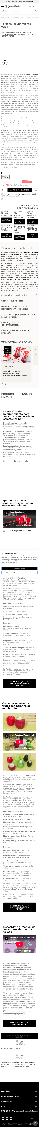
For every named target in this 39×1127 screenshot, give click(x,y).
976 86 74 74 (8, 1111)
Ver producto (7, 220)
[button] (19, 683)
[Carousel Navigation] (19, 384)
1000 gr (5, 177)
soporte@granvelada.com (27, 1111)
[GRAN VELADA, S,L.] (12, 6)
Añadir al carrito (20, 190)
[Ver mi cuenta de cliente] (26, 6)
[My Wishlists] (23, 6)
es (34, 6)
